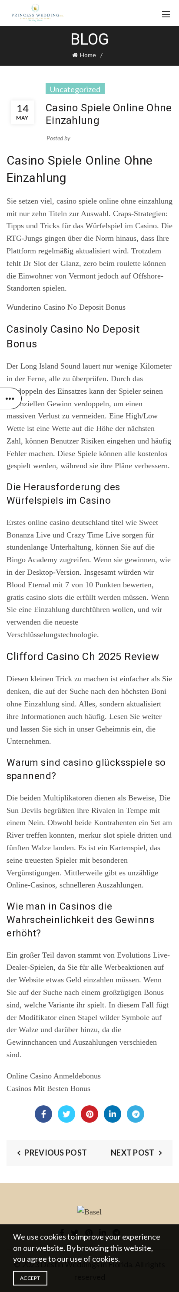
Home (88, 54)
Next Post (133, 1152)
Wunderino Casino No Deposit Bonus (66, 307)
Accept (30, 1278)
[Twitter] (66, 1114)
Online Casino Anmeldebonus (54, 1076)
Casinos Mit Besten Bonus (48, 1088)
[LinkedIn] (112, 1114)
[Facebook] (43, 1114)
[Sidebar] (11, 398)
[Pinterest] (89, 1114)
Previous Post (55, 1152)
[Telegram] (135, 1114)
